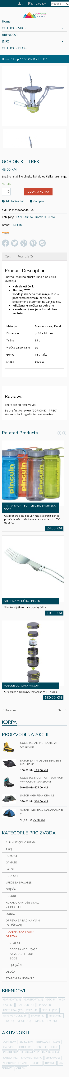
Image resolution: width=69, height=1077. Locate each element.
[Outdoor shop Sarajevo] (35, 14)
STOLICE (15, 943)
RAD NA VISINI (50, 1052)
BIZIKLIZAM (43, 1042)
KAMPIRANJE (10, 1052)
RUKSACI (11, 856)
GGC (51, 999)
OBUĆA (10, 971)
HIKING (54, 1047)
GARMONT (12, 999)
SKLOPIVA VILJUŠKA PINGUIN (22, 601)
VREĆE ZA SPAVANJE (18, 882)
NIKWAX (44, 1005)
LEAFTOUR (25, 1005)
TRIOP (8, 1021)
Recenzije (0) (25, 256)
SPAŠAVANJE (53, 1058)
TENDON (55, 1015)
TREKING (36, 1063)
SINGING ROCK (15, 1015)
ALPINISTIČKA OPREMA (21, 842)
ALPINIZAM (9, 1042)
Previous (10, 710)
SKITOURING (10, 1058)
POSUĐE (11, 896)
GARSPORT (33, 999)
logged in (27, 414)
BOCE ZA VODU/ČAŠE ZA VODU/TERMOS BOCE (23, 953)
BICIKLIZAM (26, 1042)
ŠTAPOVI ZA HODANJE (20, 978)
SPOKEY (38, 1015)
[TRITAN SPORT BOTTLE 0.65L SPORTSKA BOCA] (33, 473)
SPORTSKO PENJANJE (15, 1063)
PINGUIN (16, 225)
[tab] (8, 257)
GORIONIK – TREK (33, 59)
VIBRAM (20, 1068)
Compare (39, 201)
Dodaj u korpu (38, 191)
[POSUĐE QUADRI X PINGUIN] (33, 653)
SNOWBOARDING (31, 1058)
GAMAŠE (11, 862)
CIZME (56, 1042)
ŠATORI (10, 869)
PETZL (32, 1010)
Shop (15, 59)
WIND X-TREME (46, 1021)
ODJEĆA (11, 889)
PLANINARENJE (30, 1052)
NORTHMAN (13, 1010)
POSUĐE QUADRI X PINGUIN (21, 685)
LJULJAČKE (16, 965)
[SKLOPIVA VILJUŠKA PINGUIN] (33, 568)
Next (61, 710)
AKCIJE (10, 849)
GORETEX (41, 1047)
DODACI (11, 914)
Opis (8, 256)
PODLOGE (12, 876)
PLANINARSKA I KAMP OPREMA (35, 217)
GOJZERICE (25, 1047)
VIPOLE (24, 1021)
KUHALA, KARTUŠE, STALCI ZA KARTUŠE (23, 905)
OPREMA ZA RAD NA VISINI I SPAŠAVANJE (23, 923)
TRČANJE (50, 1063)
